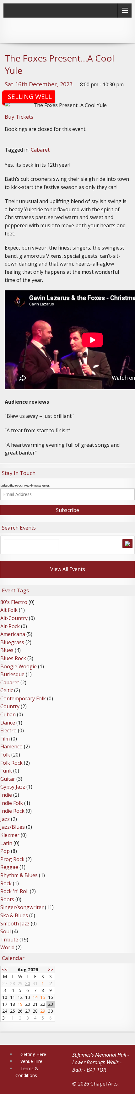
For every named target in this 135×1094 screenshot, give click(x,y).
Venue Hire (31, 1061)
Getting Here (33, 1054)
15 (42, 997)
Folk (5, 754)
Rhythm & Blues (19, 875)
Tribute (9, 939)
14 (35, 997)
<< (5, 970)
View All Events (67, 569)
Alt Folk (9, 609)
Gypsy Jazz (12, 786)
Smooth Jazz (15, 923)
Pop (5, 851)
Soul (5, 931)
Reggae (9, 867)
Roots (7, 899)
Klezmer (9, 835)
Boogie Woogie (18, 666)
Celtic (6, 690)
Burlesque (12, 674)
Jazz (5, 819)
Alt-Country (14, 618)
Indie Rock (12, 810)
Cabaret (40, 149)
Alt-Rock (10, 626)
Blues (7, 650)
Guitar (7, 778)
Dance (7, 722)
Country (9, 706)
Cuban (8, 714)
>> (50, 970)
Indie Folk (11, 803)
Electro (8, 730)
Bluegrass (12, 642)
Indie (6, 794)
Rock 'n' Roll (14, 891)
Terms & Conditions (26, 1071)
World (7, 947)
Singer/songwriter (22, 907)
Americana (12, 634)
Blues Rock (13, 658)
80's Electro (13, 602)
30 (27, 983)
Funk (6, 770)
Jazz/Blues (12, 826)
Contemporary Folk (23, 698)
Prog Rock (12, 859)
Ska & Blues (14, 915)
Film (5, 738)
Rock (6, 883)
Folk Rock (11, 762)
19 (20, 1004)
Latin (6, 843)
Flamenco (11, 746)
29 (42, 1011)
